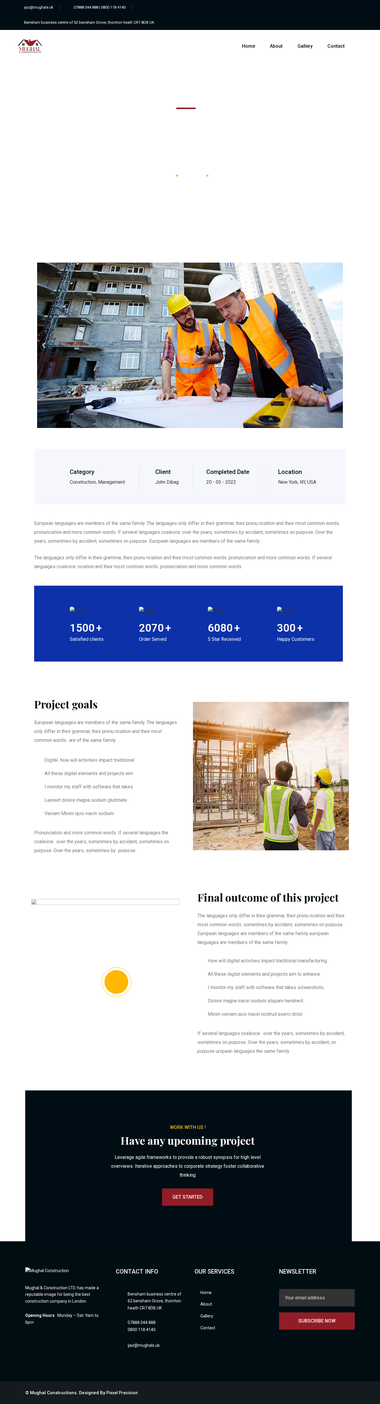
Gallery (305, 46)
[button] (44, 345)
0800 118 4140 (142, 1329)
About (276, 46)
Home (248, 46)
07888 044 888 (142, 1322)
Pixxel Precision (122, 1392)
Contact (336, 46)
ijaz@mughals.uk (38, 7)
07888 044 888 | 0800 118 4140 (100, 7)
